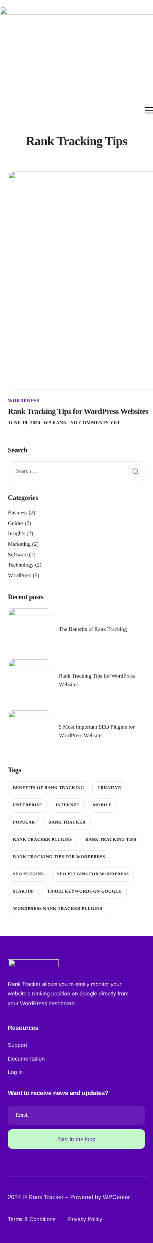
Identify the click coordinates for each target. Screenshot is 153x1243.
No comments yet (95, 422)
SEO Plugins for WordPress (93, 874)
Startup (23, 891)
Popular (24, 822)
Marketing (19, 544)
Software (18, 555)
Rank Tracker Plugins (42, 839)
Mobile (102, 805)
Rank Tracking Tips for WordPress (59, 857)
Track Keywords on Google (84, 891)
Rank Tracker (67, 822)
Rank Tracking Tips (110, 839)
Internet (68, 805)
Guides (16, 524)
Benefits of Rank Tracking (48, 788)
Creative (109, 788)
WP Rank (55, 422)
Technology (21, 565)
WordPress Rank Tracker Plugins (57, 908)
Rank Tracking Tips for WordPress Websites (78, 411)
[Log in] (76, 1059)
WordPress (23, 400)
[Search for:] (76, 471)
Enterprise (27, 805)
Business (17, 513)
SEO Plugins (28, 874)
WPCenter (116, 1197)
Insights (16, 534)
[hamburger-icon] (149, 110)
